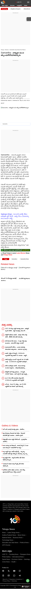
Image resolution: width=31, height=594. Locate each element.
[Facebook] (3, 571)
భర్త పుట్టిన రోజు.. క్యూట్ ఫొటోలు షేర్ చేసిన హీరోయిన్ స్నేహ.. (14, 459)
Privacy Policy (6, 581)
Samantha (14, 259)
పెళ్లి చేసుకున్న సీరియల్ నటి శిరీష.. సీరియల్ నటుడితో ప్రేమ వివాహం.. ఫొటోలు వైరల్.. (14, 434)
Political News (24, 542)
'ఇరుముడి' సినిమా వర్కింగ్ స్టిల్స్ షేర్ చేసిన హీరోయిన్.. (13, 465)
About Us (5, 579)
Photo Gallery (6, 557)
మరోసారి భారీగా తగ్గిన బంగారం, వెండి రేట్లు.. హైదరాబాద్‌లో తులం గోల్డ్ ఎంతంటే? (14, 471)
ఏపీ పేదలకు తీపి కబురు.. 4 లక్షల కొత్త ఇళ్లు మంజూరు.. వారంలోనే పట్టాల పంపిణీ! (16, 342)
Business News (17, 537)
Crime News (6, 562)
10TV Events (6, 545)
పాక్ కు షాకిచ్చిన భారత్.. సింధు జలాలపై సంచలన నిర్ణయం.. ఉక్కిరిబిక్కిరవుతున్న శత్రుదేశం (15, 367)
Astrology (27, 559)
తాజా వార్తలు (5, 5)
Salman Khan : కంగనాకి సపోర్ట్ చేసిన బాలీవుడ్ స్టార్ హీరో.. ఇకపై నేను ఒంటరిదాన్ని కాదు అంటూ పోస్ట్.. (15, 216)
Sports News (6, 559)
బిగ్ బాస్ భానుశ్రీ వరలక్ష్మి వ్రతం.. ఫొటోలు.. (14, 429)
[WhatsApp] (14, 575)
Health (13, 562)
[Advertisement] (15, 29)
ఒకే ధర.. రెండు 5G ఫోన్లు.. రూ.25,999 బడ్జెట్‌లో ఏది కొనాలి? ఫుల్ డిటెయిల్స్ (15, 385)
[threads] (3, 575)
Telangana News (25, 554)
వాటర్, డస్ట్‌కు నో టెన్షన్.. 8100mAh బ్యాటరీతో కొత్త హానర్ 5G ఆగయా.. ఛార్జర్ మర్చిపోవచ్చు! (16, 354)
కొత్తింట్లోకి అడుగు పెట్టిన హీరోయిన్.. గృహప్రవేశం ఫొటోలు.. (15, 440)
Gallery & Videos (10, 425)
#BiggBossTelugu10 (15, 9)
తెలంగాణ (12, 5)
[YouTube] (14, 571)
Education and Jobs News (10, 542)
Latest (18, 253)
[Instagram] (20, 571)
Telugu (2, 49)
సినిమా (25, 5)
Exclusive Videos (17, 559)
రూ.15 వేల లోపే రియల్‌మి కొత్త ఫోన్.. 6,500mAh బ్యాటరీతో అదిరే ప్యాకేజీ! (15, 379)
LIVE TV (19, 2)
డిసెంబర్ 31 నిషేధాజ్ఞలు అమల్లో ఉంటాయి (8, 279)
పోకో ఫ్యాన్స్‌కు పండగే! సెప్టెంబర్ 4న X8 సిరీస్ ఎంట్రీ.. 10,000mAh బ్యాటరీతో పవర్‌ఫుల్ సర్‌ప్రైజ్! (16, 361)
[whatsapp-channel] (15, 250)
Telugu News (8, 255)
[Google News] (9, 575)
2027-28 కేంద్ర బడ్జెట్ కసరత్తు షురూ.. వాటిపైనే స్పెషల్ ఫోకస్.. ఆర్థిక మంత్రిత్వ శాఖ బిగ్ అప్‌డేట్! (17, 330)
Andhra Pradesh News (9, 535)
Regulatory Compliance (15, 579)
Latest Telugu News (13, 532)
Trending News (13, 554)
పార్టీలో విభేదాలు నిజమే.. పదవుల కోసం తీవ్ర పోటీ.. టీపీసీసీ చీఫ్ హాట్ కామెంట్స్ (16, 336)
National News (6, 537)
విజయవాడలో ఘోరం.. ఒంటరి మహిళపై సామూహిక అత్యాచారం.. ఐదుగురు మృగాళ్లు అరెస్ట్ (16, 348)
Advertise (14, 581)
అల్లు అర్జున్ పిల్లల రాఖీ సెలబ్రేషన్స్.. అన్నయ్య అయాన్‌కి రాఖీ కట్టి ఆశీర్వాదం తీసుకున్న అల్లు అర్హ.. (15, 453)
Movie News (21, 535)
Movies (7, 49)
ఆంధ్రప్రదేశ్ (19, 5)
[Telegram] (20, 575)
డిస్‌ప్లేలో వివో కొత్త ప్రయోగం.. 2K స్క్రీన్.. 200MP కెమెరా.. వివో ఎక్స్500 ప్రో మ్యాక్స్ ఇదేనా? (16, 373)
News (4, 532)
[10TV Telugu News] (3, 2)
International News (18, 557)
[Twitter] (9, 571)
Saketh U (10, 100)
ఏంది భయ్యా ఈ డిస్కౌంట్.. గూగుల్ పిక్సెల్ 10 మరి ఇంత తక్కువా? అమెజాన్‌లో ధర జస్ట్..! (15, 446)
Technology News (7, 540)
